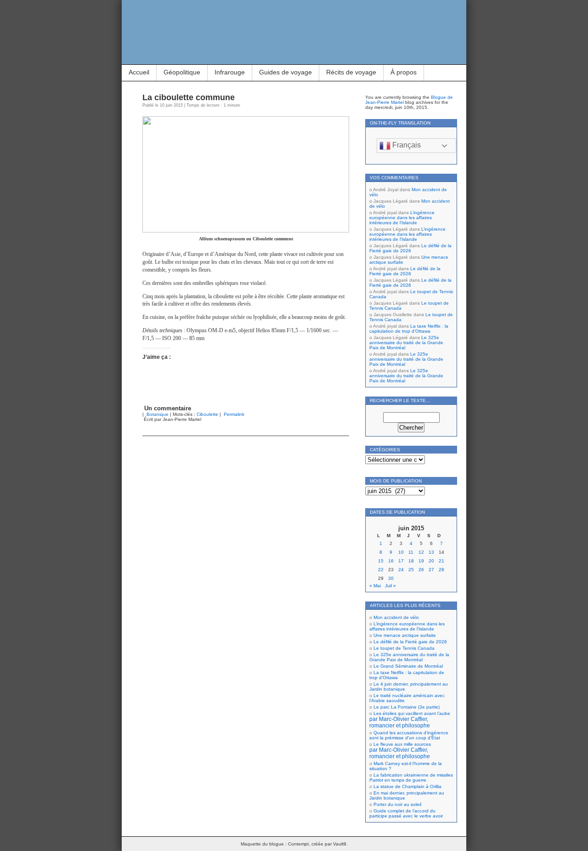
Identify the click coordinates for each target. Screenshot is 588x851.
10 (401, 552)
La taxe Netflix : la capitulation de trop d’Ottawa (408, 328)
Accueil (139, 72)
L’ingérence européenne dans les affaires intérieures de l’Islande (402, 217)
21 (441, 560)
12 (421, 552)
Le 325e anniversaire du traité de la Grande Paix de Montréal (406, 342)
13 (431, 552)
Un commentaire (167, 408)
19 (421, 560)
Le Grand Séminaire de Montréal (408, 666)
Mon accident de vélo (396, 617)
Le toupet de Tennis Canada (404, 648)
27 (431, 569)
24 (401, 569)
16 (391, 560)
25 (411, 569)
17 (401, 560)
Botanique (158, 414)
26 (421, 569)
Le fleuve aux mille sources (400, 750)
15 (381, 560)
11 (410, 552)
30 (391, 578)
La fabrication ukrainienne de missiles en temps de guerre (411, 777)
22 (381, 569)
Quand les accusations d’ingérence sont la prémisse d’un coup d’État (408, 735)
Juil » (390, 585)
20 (431, 560)
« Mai (375, 585)
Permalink (234, 414)
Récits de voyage (351, 72)
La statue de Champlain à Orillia (407, 786)
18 (411, 560)
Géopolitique (182, 72)
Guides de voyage (285, 72)
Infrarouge (230, 72)
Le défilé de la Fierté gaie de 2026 (410, 248)
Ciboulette (207, 414)
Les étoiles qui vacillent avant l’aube (409, 719)
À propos (403, 72)
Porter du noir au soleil (397, 804)
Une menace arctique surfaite (404, 635)
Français (405, 145)
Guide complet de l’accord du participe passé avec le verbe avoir (406, 813)
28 (441, 569)
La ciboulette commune (188, 97)
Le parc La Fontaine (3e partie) (406, 706)
